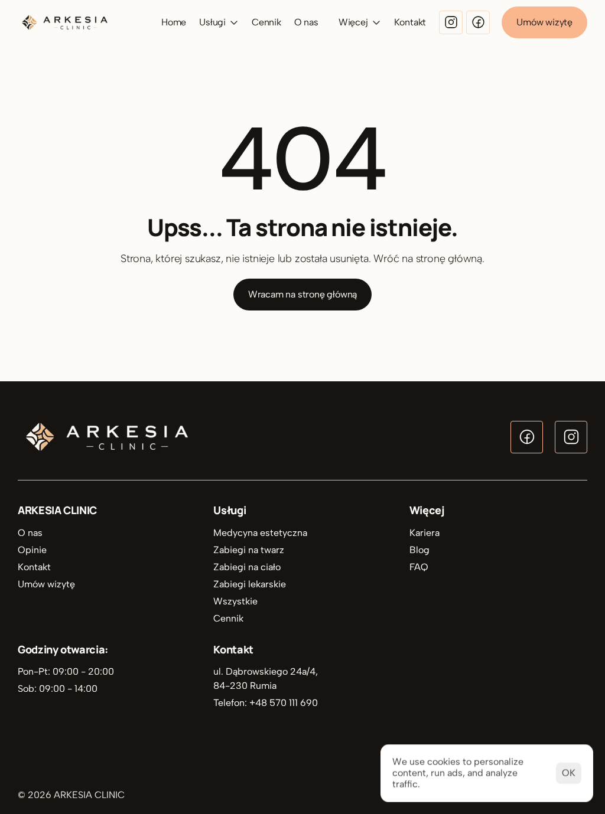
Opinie (32, 549)
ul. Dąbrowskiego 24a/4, (266, 671)
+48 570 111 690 (283, 702)
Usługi (229, 510)
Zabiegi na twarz (248, 549)
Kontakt (410, 22)
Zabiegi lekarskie (249, 584)
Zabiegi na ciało (247, 567)
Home (173, 22)
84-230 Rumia (245, 685)
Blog (419, 549)
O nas (306, 22)
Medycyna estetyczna (260, 532)
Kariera (424, 532)
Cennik (266, 22)
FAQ (418, 567)
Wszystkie (235, 601)
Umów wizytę (46, 584)
